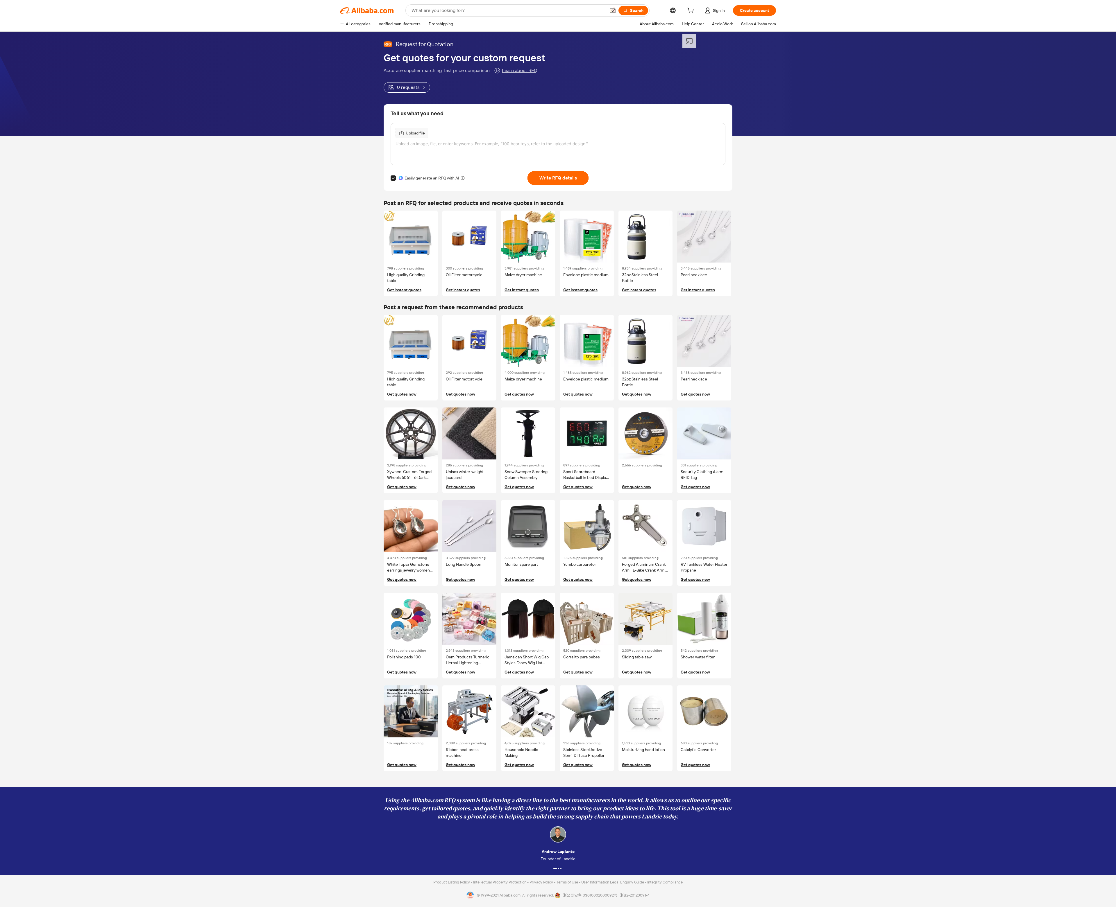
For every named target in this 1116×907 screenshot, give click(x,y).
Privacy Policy (542, 882)
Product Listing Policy (452, 882)
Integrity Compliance (665, 882)
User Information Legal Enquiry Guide (612, 882)
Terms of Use (567, 882)
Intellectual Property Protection (500, 882)
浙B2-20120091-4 (635, 895)
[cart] (691, 11)
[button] (612, 10)
